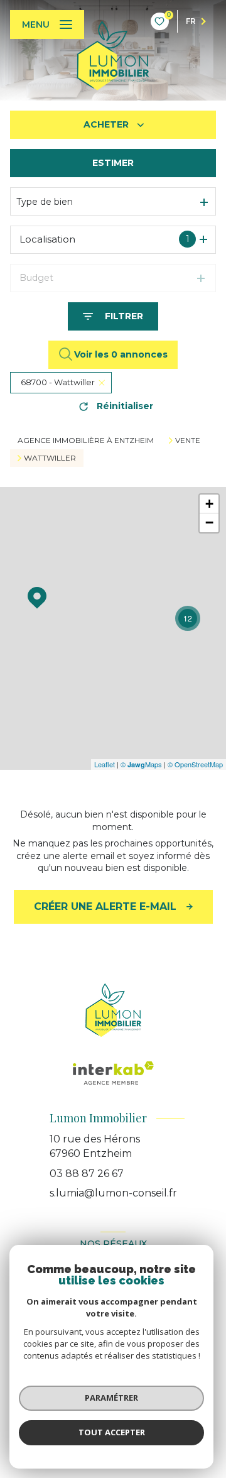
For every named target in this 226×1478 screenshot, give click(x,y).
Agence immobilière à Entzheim (86, 440)
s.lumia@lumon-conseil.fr (113, 1193)
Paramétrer (111, 1397)
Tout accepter (111, 1432)
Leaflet (104, 764)
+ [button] (209, 504)
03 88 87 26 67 (87, 1174)
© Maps (141, 764)
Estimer (113, 162)
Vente (187, 440)
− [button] (209, 522)
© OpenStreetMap (195, 764)
